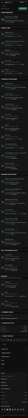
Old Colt (13, 224)
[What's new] (25, 2)
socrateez (24, 213)
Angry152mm (23, 296)
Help (2, 360)
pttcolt (22, 64)
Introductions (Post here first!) (15, 41)
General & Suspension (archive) (14, 179)
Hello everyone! (8, 45)
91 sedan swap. (8, 139)
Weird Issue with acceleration (11, 118)
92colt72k (20, 73)
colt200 (12, 119)
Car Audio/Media (10, 229)
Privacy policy (5, 356)
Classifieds (8, 255)
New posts (3, 382)
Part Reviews (9, 265)
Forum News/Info (7, 12)
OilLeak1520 (24, 331)
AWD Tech (7, 135)
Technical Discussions (9, 79)
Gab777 (22, 147)
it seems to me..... (9, 305)
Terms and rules (5, 353)
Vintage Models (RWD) (11, 218)
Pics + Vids (8, 60)
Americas (7, 282)
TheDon (12, 234)
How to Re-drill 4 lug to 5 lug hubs (12, 182)
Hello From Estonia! (9, 296)
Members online (8, 312)
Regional (4, 276)
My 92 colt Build (8, 73)
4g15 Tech (8, 114)
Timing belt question (9, 147)
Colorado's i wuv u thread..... (11, 285)
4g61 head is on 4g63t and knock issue (13, 108)
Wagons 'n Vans (9, 163)
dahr (20, 36)
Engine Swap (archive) (11, 199)
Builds (7, 125)
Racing (7, 69)
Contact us (4, 349)
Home (2, 364)
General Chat (9, 32)
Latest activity (4, 385)
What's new (4, 379)
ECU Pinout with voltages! (10, 213)
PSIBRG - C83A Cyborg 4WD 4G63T (12, 54)
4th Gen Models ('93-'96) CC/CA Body (15, 153)
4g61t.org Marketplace (9, 250)
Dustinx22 (13, 88)
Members (7, 50)
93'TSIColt (13, 204)
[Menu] (2, 2)
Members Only (9, 239)
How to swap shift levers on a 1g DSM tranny (15, 203)
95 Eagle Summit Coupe (10, 156)
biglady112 (13, 287)
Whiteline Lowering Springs (11, 269)
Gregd (12, 22)
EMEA (6, 292)
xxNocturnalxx (14, 270)
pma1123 (20, 45)
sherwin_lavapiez (15, 306)
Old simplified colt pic (10, 64)
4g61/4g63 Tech (9, 104)
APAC (6, 301)
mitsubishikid (14, 130)
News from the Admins (11, 17)
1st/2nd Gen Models (11, 144)
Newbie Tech (8, 83)
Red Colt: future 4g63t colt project (12, 128)
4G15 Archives (9, 210)
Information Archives (8, 174)
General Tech (9, 94)
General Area (5, 28)
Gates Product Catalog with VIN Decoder (14, 97)
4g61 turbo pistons (9, 36)
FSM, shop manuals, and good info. (13, 243)
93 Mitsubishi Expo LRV (10, 167)
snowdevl (13, 55)
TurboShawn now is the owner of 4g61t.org (14, 20)
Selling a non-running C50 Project (12, 258)
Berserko (13, 260)
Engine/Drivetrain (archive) (13, 189)
